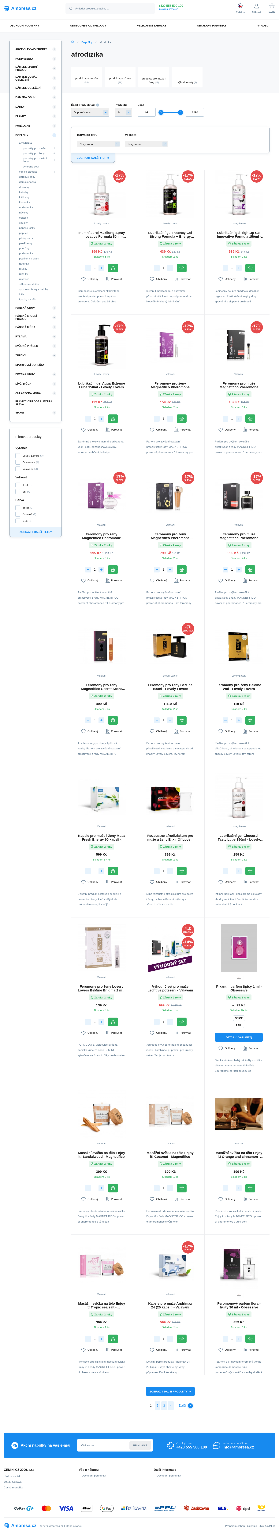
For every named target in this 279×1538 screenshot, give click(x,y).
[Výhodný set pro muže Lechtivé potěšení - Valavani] (170, 948)
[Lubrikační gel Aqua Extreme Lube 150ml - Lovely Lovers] (102, 345)
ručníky (23, 273)
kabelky (23, 192)
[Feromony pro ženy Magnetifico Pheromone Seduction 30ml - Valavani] (170, 496)
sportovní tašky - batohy (33, 289)
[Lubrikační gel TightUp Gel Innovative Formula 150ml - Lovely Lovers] (239, 194)
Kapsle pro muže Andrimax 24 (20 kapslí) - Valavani (170, 1305)
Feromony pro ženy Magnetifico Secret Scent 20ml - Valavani (101, 687)
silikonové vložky (29, 284)
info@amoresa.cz (168, 9)
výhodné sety (31, 166)
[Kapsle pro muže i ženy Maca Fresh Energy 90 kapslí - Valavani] (102, 797)
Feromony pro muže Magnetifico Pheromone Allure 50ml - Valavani (239, 536)
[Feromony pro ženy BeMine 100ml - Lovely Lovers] (170, 646)
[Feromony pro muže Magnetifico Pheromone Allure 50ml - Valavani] (239, 496)
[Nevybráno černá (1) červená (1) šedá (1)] (98, 144)
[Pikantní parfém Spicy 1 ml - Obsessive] (239, 948)
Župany (20, 355)
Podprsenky (24, 58)
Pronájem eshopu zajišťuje (241, 1525)
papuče (23, 232)
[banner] (30, 8)
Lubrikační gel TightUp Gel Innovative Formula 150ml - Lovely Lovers (239, 234)
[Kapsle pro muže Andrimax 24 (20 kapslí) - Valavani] (170, 1265)
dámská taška (27, 181)
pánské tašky (27, 227)
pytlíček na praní (29, 258)
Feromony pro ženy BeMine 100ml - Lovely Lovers (170, 687)
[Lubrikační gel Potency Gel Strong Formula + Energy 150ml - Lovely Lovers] (170, 194)
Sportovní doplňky (30, 364)
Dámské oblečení (28, 87)
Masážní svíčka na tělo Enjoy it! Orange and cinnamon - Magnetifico (238, 1155)
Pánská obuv (25, 307)
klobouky (24, 202)
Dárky (20, 106)
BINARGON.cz (266, 1525)
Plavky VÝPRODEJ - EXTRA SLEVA (33, 403)
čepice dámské (28, 171)
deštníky (24, 186)
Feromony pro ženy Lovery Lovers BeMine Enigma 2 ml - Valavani (101, 988)
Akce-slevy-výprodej (31, 49)
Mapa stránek (74, 1525)
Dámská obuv (25, 97)
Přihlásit (140, 1445)
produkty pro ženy (34, 153)
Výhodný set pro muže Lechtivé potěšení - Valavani (170, 988)
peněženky (25, 243)
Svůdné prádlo (26, 345)
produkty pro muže (34, 148)
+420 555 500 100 (171, 5)
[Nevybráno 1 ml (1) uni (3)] (146, 144)
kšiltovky (24, 197)
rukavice (24, 278)
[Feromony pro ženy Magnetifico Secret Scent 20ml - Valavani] (102, 646)
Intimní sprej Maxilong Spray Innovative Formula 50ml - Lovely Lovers (101, 234)
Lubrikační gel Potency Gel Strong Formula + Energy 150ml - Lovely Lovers (170, 234)
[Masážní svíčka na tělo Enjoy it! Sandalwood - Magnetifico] (102, 1114)
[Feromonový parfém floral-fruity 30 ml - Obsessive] (239, 1265)
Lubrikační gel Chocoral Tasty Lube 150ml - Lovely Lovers (239, 837)
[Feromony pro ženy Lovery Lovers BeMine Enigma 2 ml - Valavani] (102, 948)
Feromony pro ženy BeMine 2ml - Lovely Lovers (239, 687)
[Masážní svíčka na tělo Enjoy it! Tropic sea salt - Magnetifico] (102, 1265)
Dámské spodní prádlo (26, 68)
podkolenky (26, 253)
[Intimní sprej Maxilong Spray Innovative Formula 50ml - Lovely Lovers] (102, 194)
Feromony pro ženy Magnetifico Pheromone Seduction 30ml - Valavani (170, 536)
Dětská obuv (25, 374)
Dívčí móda (23, 383)
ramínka (24, 263)
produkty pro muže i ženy (35, 160)
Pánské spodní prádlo (26, 317)
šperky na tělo (27, 299)
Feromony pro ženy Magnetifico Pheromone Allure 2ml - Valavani (170, 385)
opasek (23, 217)
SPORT (19, 412)
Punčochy (22, 125)
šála (21, 294)
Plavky (20, 116)
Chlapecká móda (28, 393)
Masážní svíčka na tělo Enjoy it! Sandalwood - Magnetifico (101, 1155)
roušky (23, 268)
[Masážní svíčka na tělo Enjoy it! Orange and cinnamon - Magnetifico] (239, 1114)
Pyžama (21, 336)
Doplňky (86, 42)
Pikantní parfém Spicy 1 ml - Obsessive (239, 988)
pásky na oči (26, 238)
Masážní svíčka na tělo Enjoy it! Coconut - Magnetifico (170, 1155)
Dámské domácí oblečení (26, 78)
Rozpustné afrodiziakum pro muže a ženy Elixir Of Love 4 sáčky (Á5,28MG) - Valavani (170, 837)
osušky (23, 222)
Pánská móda (25, 327)
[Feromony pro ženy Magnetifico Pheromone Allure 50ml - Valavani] (102, 496)
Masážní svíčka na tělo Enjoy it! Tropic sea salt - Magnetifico (101, 1305)
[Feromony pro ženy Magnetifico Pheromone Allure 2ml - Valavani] (170, 345)
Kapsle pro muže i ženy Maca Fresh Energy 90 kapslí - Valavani (101, 837)
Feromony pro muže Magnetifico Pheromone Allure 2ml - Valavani (239, 385)
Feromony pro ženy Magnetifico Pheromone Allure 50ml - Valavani (101, 536)
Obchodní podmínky (94, 1475)
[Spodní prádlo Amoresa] (72, 42)
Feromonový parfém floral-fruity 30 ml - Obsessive (239, 1305)
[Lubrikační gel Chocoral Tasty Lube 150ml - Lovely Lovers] (239, 797)
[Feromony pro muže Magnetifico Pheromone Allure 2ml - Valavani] (239, 345)
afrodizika (25, 142)
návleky (23, 212)
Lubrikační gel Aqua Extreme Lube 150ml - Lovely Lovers (101, 385)
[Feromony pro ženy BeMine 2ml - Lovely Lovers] (239, 646)
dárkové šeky (27, 176)
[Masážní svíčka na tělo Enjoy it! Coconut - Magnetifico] (170, 1114)
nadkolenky (26, 207)
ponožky (24, 248)
